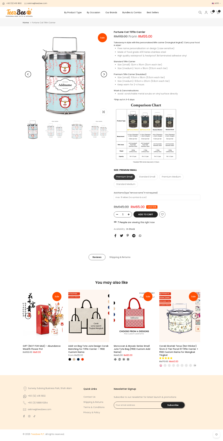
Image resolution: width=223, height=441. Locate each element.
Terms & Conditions (94, 407)
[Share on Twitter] (121, 235)
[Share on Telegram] (133, 235)
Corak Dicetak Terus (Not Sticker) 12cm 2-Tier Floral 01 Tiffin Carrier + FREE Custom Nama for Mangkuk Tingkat (178, 350)
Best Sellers (153, 12)
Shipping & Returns (119, 257)
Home (26, 22)
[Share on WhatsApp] (140, 235)
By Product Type (73, 12)
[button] (166, 358)
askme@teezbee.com (37, 3)
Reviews (97, 257)
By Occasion (93, 12)
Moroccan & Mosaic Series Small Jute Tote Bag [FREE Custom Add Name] (132, 349)
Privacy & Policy (91, 412)
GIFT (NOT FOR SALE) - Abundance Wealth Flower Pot (42, 347)
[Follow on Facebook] (24, 416)
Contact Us (89, 396)
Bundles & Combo (132, 12)
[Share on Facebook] (115, 235)
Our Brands (111, 12)
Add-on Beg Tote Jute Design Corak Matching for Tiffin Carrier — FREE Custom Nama (88, 349)
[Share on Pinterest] (127, 235)
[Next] (104, 74)
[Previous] (28, 74)
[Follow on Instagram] (29, 416)
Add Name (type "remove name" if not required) (136, 192)
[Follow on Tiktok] (34, 416)
